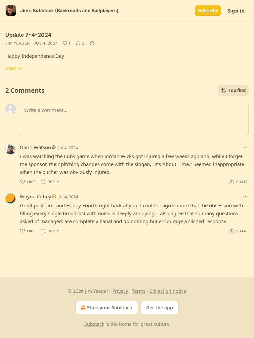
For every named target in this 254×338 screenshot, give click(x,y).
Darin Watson (35, 147)
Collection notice (167, 291)
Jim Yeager (17, 43)
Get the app (159, 307)
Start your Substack (109, 307)
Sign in (236, 10)
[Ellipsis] (245, 147)
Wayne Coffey (35, 196)
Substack (94, 324)
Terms (139, 291)
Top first (237, 90)
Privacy (120, 291)
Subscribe (207, 11)
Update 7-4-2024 (28, 34)
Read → (13, 68)
